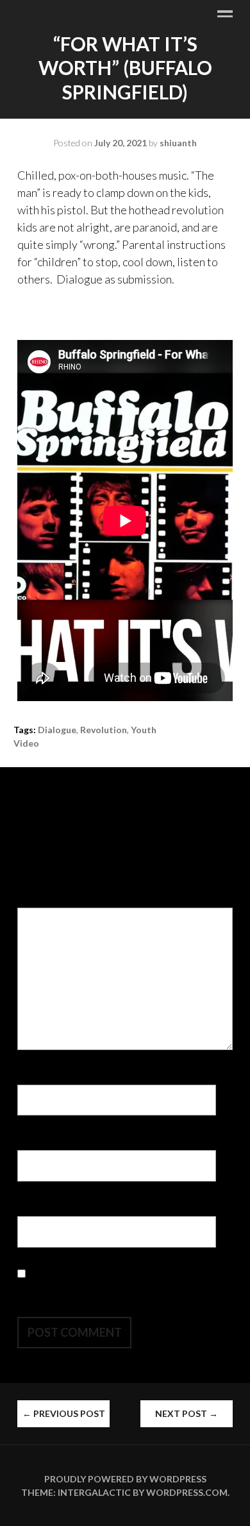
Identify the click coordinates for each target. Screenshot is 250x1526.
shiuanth (178, 142)
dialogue (57, 729)
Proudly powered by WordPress (125, 1478)
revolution (103, 729)
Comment (44, 899)
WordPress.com (187, 1492)
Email (34, 1141)
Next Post (186, 1413)
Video (26, 743)
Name (35, 1076)
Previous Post (63, 1413)
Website (39, 1207)
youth (143, 729)
